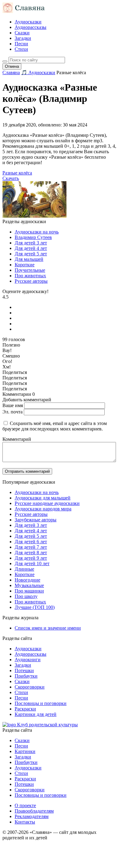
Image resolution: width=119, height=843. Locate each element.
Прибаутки (26, 676)
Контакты (25, 821)
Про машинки (29, 590)
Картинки (25, 751)
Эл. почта (12, 411)
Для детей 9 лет (31, 558)
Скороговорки (30, 686)
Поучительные (30, 270)
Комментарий (16, 439)
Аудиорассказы (30, 27)
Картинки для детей (35, 714)
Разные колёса (17, 172)
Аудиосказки (28, 21)
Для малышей (29, 259)
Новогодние (27, 579)
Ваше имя (12, 405)
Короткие (24, 264)
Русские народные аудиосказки (47, 503)
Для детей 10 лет (32, 563)
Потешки (24, 670)
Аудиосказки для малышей (42, 497)
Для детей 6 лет (31, 541)
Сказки (22, 32)
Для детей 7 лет (31, 547)
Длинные (24, 569)
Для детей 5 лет (31, 253)
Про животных (30, 275)
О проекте (25, 805)
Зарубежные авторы (35, 519)
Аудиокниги (28, 659)
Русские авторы (31, 281)
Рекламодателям (32, 816)
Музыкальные (29, 585)
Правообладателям (34, 811)
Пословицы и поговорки (41, 703)
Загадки (23, 38)
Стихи (21, 49)
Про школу (26, 596)
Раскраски (25, 708)
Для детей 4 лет (31, 248)
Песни (21, 43)
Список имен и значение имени (48, 628)
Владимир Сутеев (33, 237)
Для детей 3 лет (31, 242)
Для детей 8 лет (31, 552)
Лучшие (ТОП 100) (35, 607)
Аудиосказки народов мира (43, 508)
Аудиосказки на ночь (37, 231)
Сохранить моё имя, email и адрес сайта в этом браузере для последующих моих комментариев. (54, 426)
